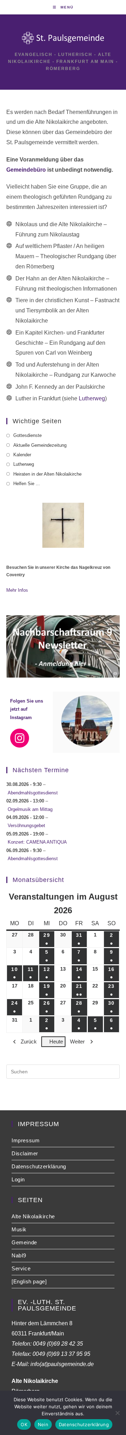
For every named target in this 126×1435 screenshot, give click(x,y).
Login (18, 1179)
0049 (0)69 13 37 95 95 (61, 1354)
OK (24, 1424)
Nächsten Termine (41, 770)
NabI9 (19, 1255)
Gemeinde (24, 1242)
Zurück (29, 1041)
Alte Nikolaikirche (33, 1216)
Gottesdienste (27, 435)
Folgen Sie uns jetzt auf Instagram (26, 709)
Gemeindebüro (26, 170)
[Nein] (117, 1412)
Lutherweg (92, 398)
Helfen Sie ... (26, 483)
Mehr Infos (17, 590)
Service (21, 1268)
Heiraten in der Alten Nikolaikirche (47, 474)
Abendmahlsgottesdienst (33, 792)
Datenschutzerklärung (39, 1166)
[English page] (29, 1281)
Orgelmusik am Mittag (30, 809)
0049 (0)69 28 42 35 (58, 1344)
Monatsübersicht (38, 879)
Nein (43, 1424)
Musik (19, 1229)
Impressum (26, 1140)
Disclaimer (25, 1153)
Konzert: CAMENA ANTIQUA (37, 842)
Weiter (77, 1041)
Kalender (22, 454)
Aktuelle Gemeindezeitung (39, 445)
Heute (56, 1041)
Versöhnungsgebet (26, 825)
